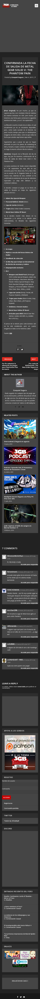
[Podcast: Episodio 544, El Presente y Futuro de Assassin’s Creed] (20, 456)
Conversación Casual (13, 908)
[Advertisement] (20, 32)
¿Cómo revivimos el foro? (13, 907)
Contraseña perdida (11, 808)
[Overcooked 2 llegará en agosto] (20, 429)
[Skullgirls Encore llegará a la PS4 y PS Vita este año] (20, 484)
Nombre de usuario (8, 781)
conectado (21, 687)
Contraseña (6, 789)
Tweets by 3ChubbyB (11, 821)
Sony (8, 938)
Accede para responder (29, 564)
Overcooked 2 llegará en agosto (16, 441)
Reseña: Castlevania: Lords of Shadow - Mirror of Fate (18, 897)
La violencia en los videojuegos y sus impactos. (17, 916)
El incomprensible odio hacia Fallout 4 (17, 925)
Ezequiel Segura (17, 77)
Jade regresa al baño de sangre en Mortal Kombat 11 (17, 527)
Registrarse (8, 803)
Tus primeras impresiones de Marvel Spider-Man (20, 935)
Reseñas (9, 900)
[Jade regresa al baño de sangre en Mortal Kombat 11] (20, 513)
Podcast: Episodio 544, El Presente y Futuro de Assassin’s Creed (18, 468)
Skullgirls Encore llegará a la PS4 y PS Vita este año (18, 498)
